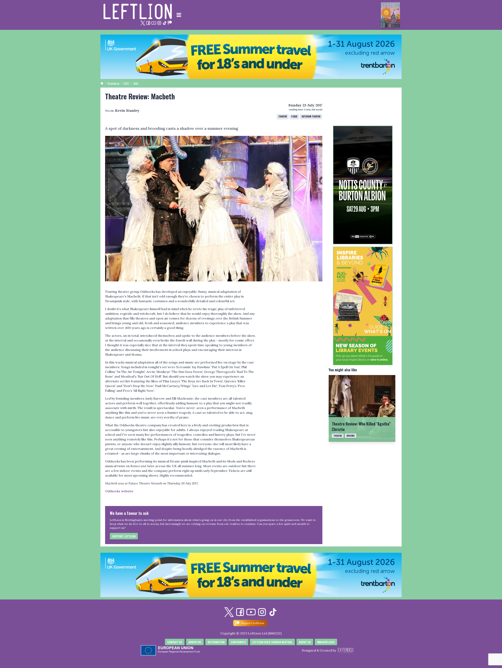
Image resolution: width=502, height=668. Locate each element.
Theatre (337, 435)
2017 (126, 83)
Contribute (238, 642)
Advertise (194, 642)
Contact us (174, 642)
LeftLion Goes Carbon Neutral (272, 642)
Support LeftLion (124, 536)
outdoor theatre (311, 116)
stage (294, 116)
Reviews (350, 435)
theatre (282, 116)
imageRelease (326, 642)
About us (305, 642)
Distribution (216, 642)
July (135, 83)
